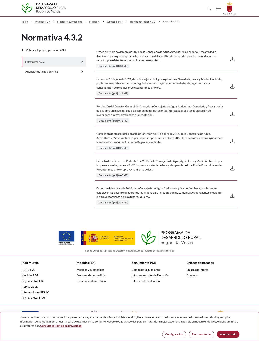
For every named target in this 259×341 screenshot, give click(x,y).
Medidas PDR (30, 275)
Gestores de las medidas (91, 275)
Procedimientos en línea (91, 281)
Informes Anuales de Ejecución (150, 275)
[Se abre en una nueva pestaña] (229, 8)
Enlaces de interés (197, 269)
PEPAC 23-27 (30, 286)
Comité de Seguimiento (146, 269)
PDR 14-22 (28, 269)
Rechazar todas (201, 334)
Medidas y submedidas (90, 269)
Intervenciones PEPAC (35, 292)
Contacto (192, 275)
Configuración (174, 334)
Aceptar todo (228, 334)
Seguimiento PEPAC (34, 297)
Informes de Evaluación (146, 281)
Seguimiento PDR (32, 281)
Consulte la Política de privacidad (60, 325)
